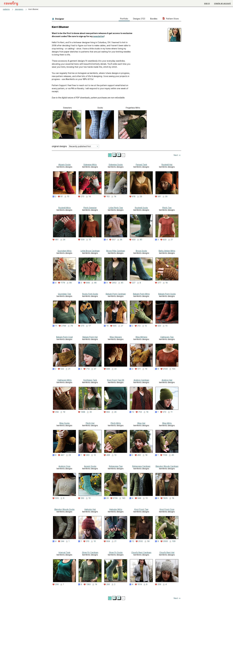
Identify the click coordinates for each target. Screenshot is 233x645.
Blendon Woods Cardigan (167, 466)
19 (146, 369)
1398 (83, 412)
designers (19, 9)
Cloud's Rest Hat (166, 552)
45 (122, 283)
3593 (165, 541)
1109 (165, 455)
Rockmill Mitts (64, 207)
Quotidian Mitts (64, 251)
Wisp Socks (64, 423)
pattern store (172, 19)
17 (90, 326)
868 (88, 283)
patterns (6, 9)
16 (147, 412)
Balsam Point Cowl (64, 337)
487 (62, 455)
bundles (153, 19)
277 (159, 283)
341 (159, 196)
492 (139, 455)
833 (164, 240)
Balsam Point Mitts (141, 294)
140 (123, 498)
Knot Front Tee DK (115, 380)
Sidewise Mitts (90, 164)
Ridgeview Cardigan (141, 466)
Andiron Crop (64, 466)
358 (57, 412)
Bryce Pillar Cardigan (115, 251)
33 (115, 369)
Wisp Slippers (116, 337)
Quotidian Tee (64, 294)
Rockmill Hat (167, 164)
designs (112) (139, 19)
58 (148, 541)
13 (90, 240)
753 (140, 412)
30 (166, 196)
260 (108, 584)
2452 (114, 283)
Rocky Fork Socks (90, 294)
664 (108, 541)
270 (82, 196)
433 (133, 240)
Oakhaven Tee (167, 337)
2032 (140, 541)
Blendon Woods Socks (64, 509)
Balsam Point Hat (90, 337)
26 (115, 412)
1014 (140, 584)
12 (146, 326)
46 (95, 283)
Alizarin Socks (64, 164)
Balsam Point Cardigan (116, 294)
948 (139, 498)
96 (70, 283)
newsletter (98, 36)
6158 (115, 498)
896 (108, 369)
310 (87, 541)
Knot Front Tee (141, 509)
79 (71, 326)
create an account (222, 3)
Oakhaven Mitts (64, 380)
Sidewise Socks (116, 164)
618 (133, 196)
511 (139, 369)
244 (62, 541)
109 (173, 541)
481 (57, 240)
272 (164, 412)
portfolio (124, 19)
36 (121, 240)
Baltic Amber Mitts (167, 251)
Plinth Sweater (90, 207)
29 (141, 196)
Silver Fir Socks (116, 552)
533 (62, 369)
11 (56, 326)
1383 (88, 584)
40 (141, 240)
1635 (165, 498)
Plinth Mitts (116, 423)
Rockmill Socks (141, 207)
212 (139, 326)
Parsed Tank (141, 164)
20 (107, 498)
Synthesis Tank (90, 380)
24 (64, 240)
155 (173, 369)
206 (57, 584)
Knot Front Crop (167, 509)
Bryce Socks (141, 251)
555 (57, 498)
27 (122, 326)
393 (87, 455)
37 (95, 369)
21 (172, 240)
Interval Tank (64, 552)
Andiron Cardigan (141, 380)
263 (82, 498)
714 (88, 369)
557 (114, 240)
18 (166, 283)
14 (90, 196)
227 (133, 283)
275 (82, 326)
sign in (207, 3)
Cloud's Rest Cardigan (141, 552)
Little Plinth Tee (116, 207)
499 (108, 455)
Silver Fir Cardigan (90, 552)
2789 (63, 326)
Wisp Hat (141, 423)
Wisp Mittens (141, 337)
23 (70, 455)
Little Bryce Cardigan (90, 251)
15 (166, 326)
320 (159, 326)
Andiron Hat (167, 380)
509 (82, 240)
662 (108, 412)
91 (62, 196)
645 (114, 326)
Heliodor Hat (90, 509)
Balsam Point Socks (167, 294)
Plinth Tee (167, 207)
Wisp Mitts (167, 423)
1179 (63, 283)
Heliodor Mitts (115, 509)
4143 (165, 369)
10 (68, 196)
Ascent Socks (90, 466)
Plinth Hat (90, 423)
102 (108, 196)
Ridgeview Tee (116, 466)
